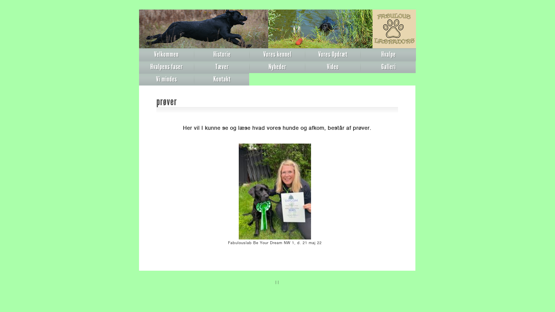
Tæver (222, 67)
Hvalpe (388, 54)
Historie (222, 54)
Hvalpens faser (166, 67)
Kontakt (222, 79)
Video (333, 67)
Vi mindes (166, 79)
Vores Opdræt (332, 54)
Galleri (388, 67)
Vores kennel (277, 54)
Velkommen (166, 54)
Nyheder (277, 67)
